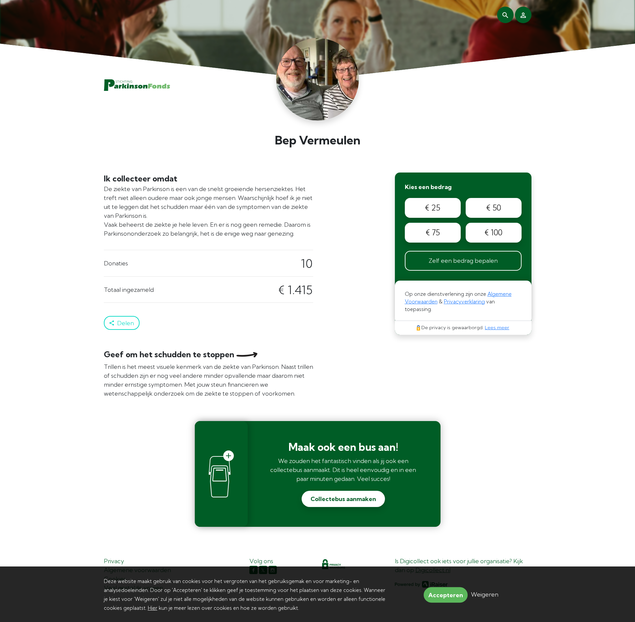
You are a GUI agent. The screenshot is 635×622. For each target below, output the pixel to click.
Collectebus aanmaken (343, 499)
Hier (152, 608)
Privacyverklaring (464, 301)
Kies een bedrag (428, 187)
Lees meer (497, 327)
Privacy (114, 561)
